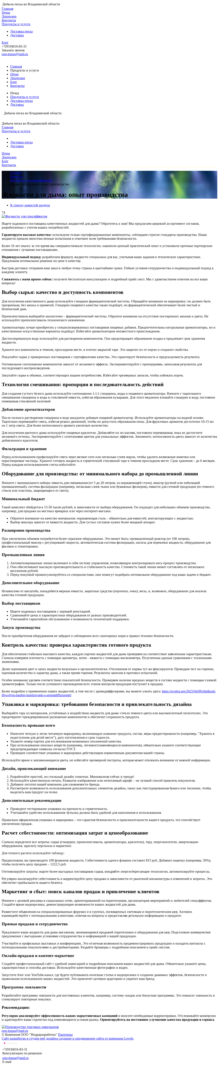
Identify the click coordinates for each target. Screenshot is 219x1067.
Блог (5, 42)
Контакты (9, 20)
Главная (7, 8)
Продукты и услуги (16, 24)
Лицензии (9, 16)
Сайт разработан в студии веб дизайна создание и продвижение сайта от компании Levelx (68, 1038)
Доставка (17, 35)
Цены (6, 12)
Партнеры (65, 1034)
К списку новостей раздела (30, 205)
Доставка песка (21, 31)
